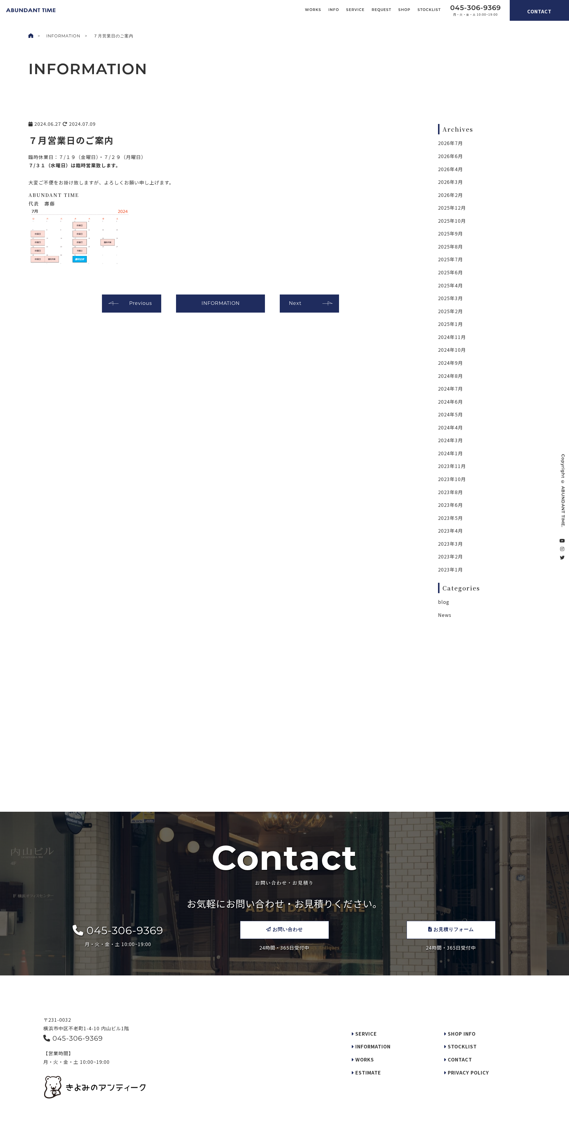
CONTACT (539, 11)
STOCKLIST (429, 10)
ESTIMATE (367, 1072)
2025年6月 (450, 272)
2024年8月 (450, 375)
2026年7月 (450, 143)
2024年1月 (450, 453)
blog (443, 601)
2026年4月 (450, 169)
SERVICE (355, 10)
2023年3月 (450, 543)
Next (295, 303)
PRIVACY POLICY (467, 1072)
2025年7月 (450, 259)
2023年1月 (450, 569)
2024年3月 (450, 440)
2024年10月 (452, 349)
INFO (333, 10)
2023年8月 (450, 492)
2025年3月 (450, 298)
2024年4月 (450, 427)
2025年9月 (450, 233)
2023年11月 (452, 465)
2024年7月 (450, 388)
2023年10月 (452, 479)
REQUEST (381, 10)
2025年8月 (450, 246)
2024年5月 (450, 414)
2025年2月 (450, 311)
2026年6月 (450, 156)
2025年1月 (450, 323)
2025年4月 (450, 285)
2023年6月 (450, 504)
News (444, 614)
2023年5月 (450, 517)
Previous (140, 303)
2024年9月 (450, 362)
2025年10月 (452, 220)
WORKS (313, 10)
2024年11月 (452, 336)
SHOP (404, 10)
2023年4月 (450, 530)
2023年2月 (450, 556)
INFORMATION (63, 36)
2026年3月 (450, 181)
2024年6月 (450, 401)
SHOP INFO (461, 1033)
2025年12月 (452, 207)
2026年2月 (450, 194)
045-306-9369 (123, 930)
